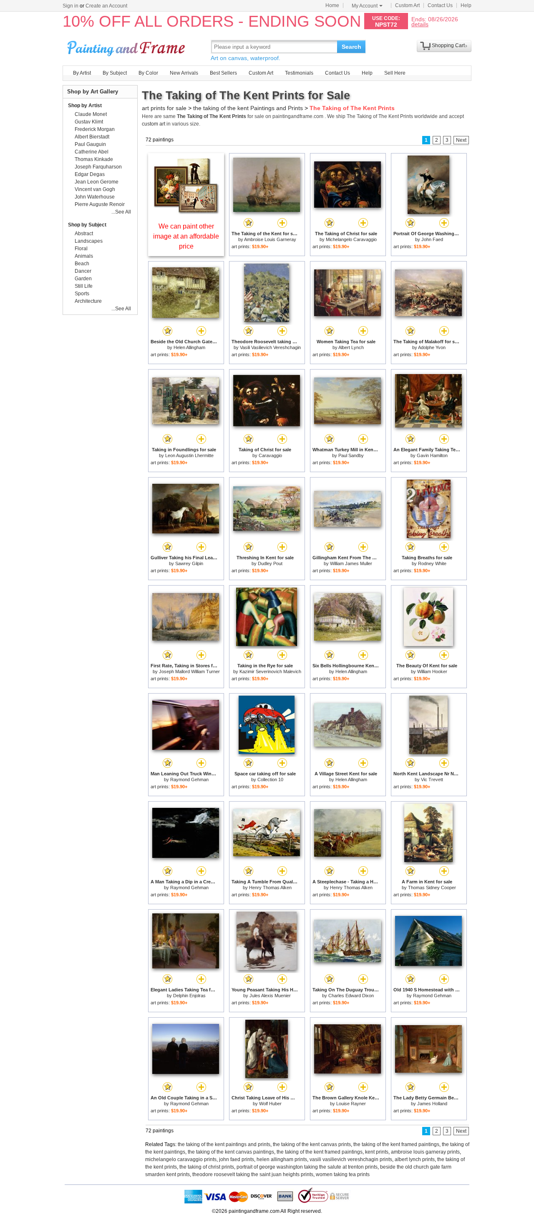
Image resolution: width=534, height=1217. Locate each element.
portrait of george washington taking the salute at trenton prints (307, 1167)
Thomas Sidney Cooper (432, 887)
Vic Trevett (432, 779)
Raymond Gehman (189, 779)
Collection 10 (270, 779)
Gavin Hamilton (432, 455)
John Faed (432, 239)
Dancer (83, 271)
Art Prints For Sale (127, 46)
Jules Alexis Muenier (270, 995)
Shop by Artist (85, 105)
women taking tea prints (343, 1174)
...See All (121, 212)
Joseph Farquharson (98, 167)
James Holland (432, 1103)
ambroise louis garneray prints (425, 1152)
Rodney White (432, 563)
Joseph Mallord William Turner (189, 671)
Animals (84, 256)
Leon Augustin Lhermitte (189, 455)
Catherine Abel (91, 152)
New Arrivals (184, 73)
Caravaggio (270, 455)
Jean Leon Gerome (96, 182)
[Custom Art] (186, 212)
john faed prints (236, 1159)
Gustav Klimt (89, 122)
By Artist (82, 73)
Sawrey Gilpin (189, 563)
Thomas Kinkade (94, 159)
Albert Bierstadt (92, 137)
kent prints (376, 1152)
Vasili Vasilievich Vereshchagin (270, 347)
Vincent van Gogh (95, 189)
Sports (82, 294)
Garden (83, 279)
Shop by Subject (87, 225)
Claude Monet (91, 114)
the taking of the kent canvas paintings (231, 1152)
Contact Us (440, 5)
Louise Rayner (351, 1103)
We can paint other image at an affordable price (186, 236)
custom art (153, 124)
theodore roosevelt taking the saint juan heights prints (252, 1174)
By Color (148, 73)
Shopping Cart (448, 45)
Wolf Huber (270, 1103)
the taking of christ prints (206, 1167)
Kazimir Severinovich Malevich (270, 671)
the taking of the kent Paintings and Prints (248, 108)
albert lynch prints (415, 1159)
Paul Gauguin (90, 144)
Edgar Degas (90, 174)
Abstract (84, 233)
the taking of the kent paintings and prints (224, 1144)
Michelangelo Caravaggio (351, 239)
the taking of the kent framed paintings (396, 1144)
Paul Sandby (351, 455)
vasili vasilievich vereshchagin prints (351, 1159)
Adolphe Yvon (432, 347)
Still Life (84, 286)
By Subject (115, 73)
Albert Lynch (351, 347)
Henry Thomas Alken (270, 887)
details (419, 24)
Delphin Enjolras (189, 995)
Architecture (88, 301)
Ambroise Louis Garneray (270, 239)
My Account (365, 6)
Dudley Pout (270, 563)
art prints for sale (164, 108)
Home (332, 5)
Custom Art (407, 5)
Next (461, 140)
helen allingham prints (282, 1159)
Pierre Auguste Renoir (100, 204)
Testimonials (299, 73)
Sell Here (395, 73)
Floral (81, 248)
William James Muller (351, 563)
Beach (82, 264)
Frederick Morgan (95, 129)
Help (466, 5)
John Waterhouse (95, 197)
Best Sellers (223, 73)
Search (351, 46)
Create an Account (106, 6)
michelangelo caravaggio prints (181, 1159)
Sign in (70, 6)
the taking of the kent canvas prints (312, 1144)
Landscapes (89, 241)
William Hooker (432, 671)
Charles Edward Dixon (351, 995)
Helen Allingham (189, 347)
